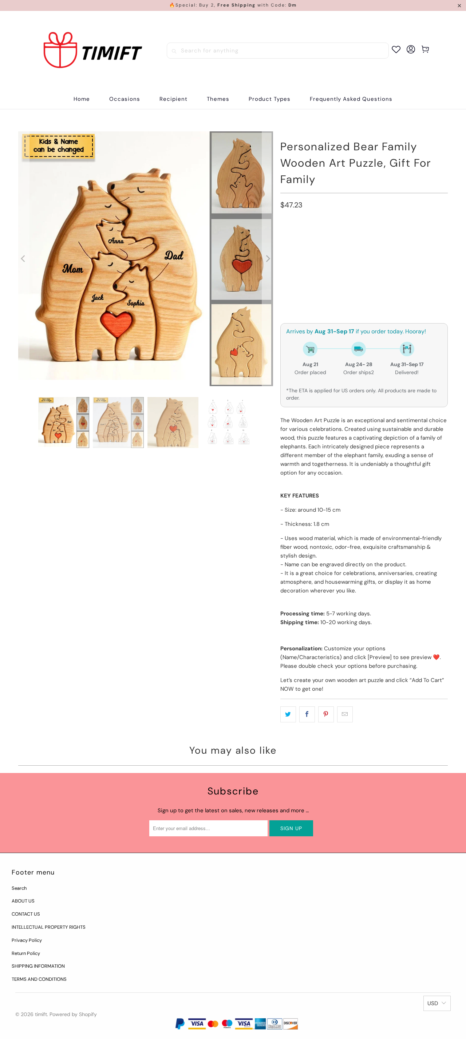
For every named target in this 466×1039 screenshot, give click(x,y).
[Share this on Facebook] (307, 714)
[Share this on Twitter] (288, 714)
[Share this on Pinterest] (326, 714)
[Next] (267, 258)
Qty (284, 278)
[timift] (92, 50)
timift (41, 1014)
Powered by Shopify (73, 1014)
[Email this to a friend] (345, 714)
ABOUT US (23, 901)
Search (19, 888)
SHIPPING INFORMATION (38, 966)
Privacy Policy (27, 940)
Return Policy (26, 953)
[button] (124, 99)
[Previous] (23, 258)
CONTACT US (26, 914)
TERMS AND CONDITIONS (39, 979)
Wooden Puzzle (304, 238)
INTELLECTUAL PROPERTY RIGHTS (49, 927)
